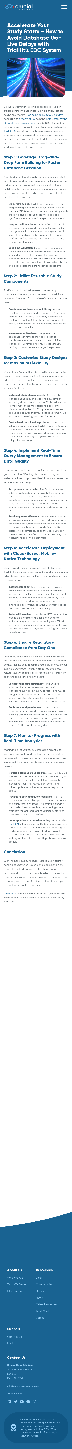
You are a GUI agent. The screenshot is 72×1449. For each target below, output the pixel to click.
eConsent (9, 952)
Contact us (10, 893)
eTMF (7, 970)
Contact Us (14, 1336)
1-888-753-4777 (15, 1393)
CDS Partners (15, 1291)
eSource (8, 966)
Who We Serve (16, 1284)
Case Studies (44, 1284)
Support (13, 1329)
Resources (44, 1270)
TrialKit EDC (10, 131)
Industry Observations (16, 974)
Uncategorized (12, 1023)
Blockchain (10, 939)
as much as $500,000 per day (45, 114)
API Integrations (12, 935)
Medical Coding (12, 983)
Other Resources (46, 1304)
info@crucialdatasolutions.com (24, 1385)
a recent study (27, 118)
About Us (14, 1270)
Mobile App (10, 988)
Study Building (12, 1019)
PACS (7, 997)
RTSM (7, 1010)
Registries (9, 1001)
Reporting (9, 1005)
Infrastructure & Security (17, 979)
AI (5, 930)
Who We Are (15, 1277)
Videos (40, 1317)
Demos (40, 1291)
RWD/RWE (10, 1014)
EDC (6, 957)
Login (10, 1343)
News (7, 992)
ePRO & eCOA (12, 961)
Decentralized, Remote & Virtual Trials (25, 948)
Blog (6, 944)
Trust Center (43, 1311)
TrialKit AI (14, 824)
